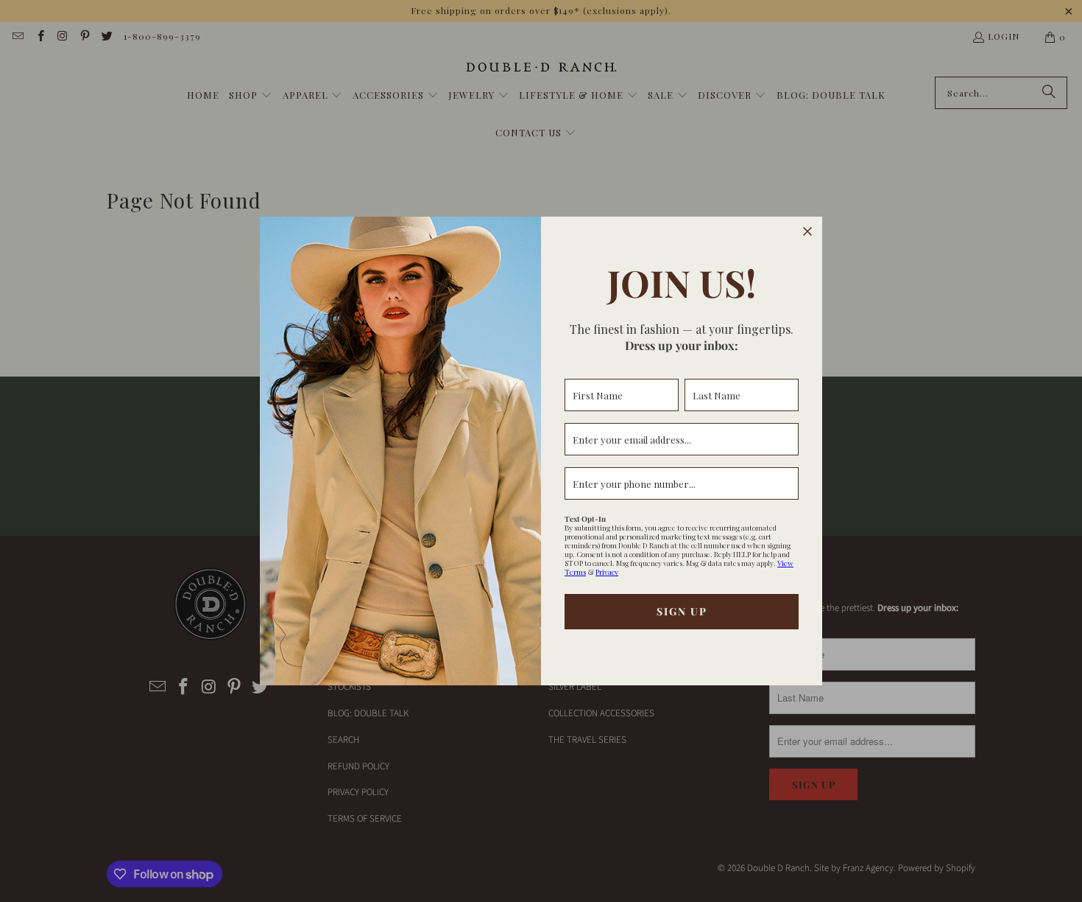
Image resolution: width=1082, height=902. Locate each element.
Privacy (606, 572)
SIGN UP (682, 611)
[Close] (807, 231)
